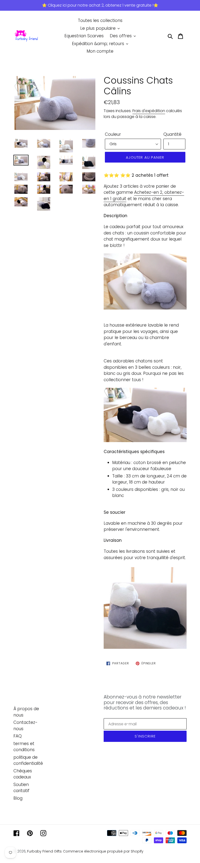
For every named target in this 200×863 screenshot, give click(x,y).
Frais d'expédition (148, 111)
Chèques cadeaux (22, 774)
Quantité (172, 134)
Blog (17, 798)
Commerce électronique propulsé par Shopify (103, 851)
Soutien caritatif (21, 788)
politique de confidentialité (28, 760)
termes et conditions (24, 747)
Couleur (113, 134)
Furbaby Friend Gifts (44, 851)
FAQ (17, 736)
